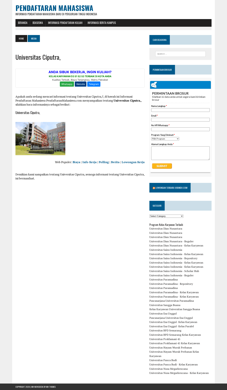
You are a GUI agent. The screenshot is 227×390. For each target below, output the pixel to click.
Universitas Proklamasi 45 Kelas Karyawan (174, 343)
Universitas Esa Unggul (163, 313)
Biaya (76, 162)
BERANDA (22, 23)
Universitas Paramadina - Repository (171, 284)
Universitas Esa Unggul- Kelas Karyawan (173, 322)
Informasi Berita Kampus (102, 23)
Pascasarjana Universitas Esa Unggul (171, 318)
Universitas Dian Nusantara (165, 228)
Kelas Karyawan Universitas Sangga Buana (174, 309)
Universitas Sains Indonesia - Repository (173, 258)
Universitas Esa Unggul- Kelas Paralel (171, 326)
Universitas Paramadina (163, 279)
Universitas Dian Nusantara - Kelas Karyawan (176, 245)
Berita (115, 162)
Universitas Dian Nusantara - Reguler (171, 241)
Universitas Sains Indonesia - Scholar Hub (174, 271)
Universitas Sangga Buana (164, 305)
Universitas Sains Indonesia (165, 250)
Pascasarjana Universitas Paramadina (171, 301)
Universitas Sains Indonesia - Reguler (171, 275)
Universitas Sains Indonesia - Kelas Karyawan (176, 254)
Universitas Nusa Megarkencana (168, 369)
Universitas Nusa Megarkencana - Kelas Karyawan (179, 373)
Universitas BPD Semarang (165, 330)
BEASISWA (38, 23)
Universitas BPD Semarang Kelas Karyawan (175, 335)
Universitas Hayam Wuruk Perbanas (170, 347)
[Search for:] (180, 54)
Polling (104, 162)
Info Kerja (89, 162)
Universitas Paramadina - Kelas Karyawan (174, 292)
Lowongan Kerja (133, 162)
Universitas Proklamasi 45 (164, 339)
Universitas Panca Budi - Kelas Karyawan (173, 364)
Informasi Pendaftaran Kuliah (65, 23)
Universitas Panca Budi (163, 360)
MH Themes (51, 386)
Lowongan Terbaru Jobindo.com (171, 187)
